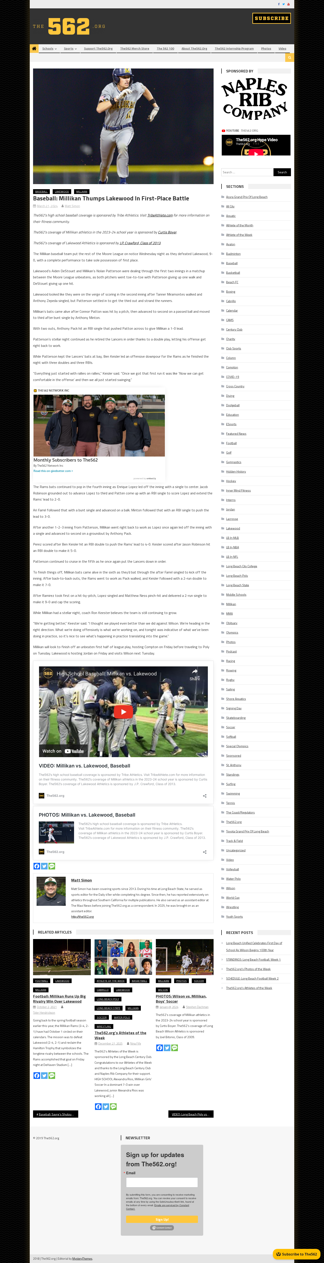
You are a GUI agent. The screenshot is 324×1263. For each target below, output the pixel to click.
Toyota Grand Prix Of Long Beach (247, 831)
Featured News (236, 433)
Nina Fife (135, 1043)
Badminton (233, 253)
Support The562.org (98, 48)
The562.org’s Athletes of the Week (120, 1035)
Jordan (230, 509)
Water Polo (122, 1017)
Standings (232, 774)
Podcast (231, 651)
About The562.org (194, 48)
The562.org (234, 821)
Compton (232, 367)
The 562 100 (165, 48)
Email (130, 1173)
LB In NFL (232, 556)
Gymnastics (233, 462)
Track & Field (234, 840)
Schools (47, 48)
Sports (68, 48)
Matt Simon (72, 205)
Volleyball (232, 869)
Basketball (139, 981)
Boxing (230, 291)
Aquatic (231, 215)
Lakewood (62, 191)
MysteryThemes (82, 1258)
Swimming (233, 793)
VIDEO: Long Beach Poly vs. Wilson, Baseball (193, 1114)
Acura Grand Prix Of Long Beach (247, 196)
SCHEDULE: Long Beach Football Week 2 (252, 978)
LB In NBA (232, 547)
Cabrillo (103, 990)
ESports (231, 424)
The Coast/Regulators (240, 812)
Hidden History (236, 471)
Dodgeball (233, 405)
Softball (231, 736)
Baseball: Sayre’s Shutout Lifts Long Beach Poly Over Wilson (58, 1114)
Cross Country (235, 386)
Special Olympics (237, 746)
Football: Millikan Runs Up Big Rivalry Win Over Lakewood (59, 998)
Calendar (232, 310)
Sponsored (233, 755)
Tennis (230, 803)
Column (231, 357)
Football (41, 981)
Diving (230, 395)
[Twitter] (44, 866)
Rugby (230, 679)
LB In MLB (232, 537)
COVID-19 (232, 376)
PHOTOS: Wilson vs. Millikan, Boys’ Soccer (181, 998)
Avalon (230, 244)
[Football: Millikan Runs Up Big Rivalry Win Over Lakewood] (62, 957)
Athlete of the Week (111, 981)
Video (282, 48)
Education (232, 414)
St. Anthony (233, 765)
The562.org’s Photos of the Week (248, 969)
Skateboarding (236, 717)
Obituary (231, 623)
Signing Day (234, 708)
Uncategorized (236, 850)
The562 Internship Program (234, 48)
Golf (228, 452)
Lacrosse (232, 518)
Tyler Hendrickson (44, 1012)
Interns (231, 499)
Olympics (232, 632)
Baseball (41, 191)
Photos (266, 48)
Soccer (102, 1017)
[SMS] (51, 866)
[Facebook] (37, 866)
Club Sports (233, 348)
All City (230, 206)
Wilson (163, 990)
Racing (230, 660)
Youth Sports (234, 916)
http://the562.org (82, 916)
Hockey (231, 481)
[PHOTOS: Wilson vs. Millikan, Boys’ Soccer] (185, 957)
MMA (229, 613)
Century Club (234, 329)
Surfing (230, 784)
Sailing (230, 689)
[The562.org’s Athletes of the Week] (123, 957)
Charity (230, 339)
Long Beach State (108, 1008)
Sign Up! (162, 1219)
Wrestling (104, 1026)
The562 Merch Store (134, 48)
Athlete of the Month (239, 225)
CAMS (230, 320)
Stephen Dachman (197, 1007)
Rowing (231, 670)
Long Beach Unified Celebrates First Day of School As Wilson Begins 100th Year (254, 946)
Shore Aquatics (236, 698)
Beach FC (232, 282)
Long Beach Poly (108, 999)
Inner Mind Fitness (238, 490)
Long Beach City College (241, 566)
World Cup (233, 897)
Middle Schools (236, 594)
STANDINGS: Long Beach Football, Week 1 (253, 959)
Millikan (81, 191)
